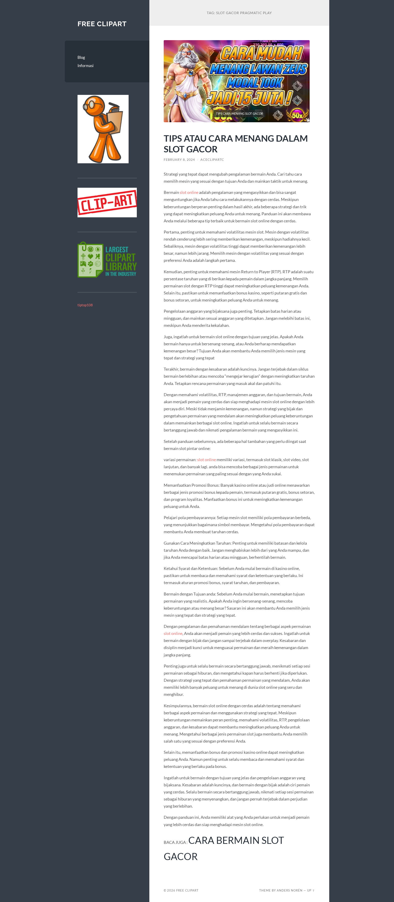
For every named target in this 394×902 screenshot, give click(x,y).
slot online (189, 192)
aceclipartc (212, 159)
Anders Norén (290, 890)
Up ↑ (311, 890)
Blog (81, 57)
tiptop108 (85, 305)
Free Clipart (102, 24)
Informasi (85, 65)
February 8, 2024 (179, 159)
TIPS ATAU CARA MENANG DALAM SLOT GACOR (236, 143)
